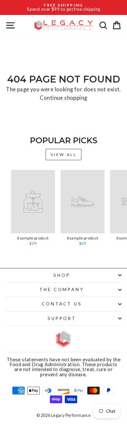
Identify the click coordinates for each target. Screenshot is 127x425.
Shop (61, 275)
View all (63, 154)
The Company (62, 289)
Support (62, 318)
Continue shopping (63, 98)
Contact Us (62, 303)
